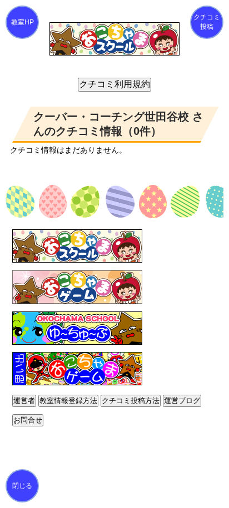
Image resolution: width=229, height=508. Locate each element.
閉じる (22, 486)
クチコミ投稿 (206, 22)
